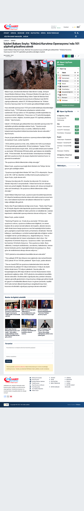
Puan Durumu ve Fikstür (38, 385)
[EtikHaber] (11, 27)
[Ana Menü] (75, 36)
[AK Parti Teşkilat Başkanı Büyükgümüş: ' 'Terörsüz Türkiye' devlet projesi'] (45, 304)
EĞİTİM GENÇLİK (55, 387)
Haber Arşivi (35, 390)
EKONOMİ (21, 33)
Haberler (6, 40)
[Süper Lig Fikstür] (78, 111)
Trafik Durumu (35, 383)
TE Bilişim (78, 404)
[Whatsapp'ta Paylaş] (69, 56)
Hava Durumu (35, 379)
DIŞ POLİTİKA (35, 33)
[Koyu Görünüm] (78, 33)
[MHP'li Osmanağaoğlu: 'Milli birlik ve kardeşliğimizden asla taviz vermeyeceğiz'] (29, 304)
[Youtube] (11, 396)
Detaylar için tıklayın (68, 105)
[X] (8, 396)
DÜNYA (43, 33)
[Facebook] (5, 396)
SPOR (27, 33)
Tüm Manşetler (36, 387)
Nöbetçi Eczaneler (37, 377)
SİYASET (6, 33)
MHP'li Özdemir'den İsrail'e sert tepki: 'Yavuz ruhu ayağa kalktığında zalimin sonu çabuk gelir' (45, 332)
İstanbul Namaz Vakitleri (38, 381)
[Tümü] (78, 165)
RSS (7, 404)
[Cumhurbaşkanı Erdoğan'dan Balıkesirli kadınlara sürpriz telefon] (29, 323)
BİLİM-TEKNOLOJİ (53, 33)
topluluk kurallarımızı (20, 366)
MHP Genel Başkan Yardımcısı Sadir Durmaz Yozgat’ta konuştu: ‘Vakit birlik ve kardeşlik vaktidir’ (12, 313)
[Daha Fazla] (72, 56)
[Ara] (75, 33)
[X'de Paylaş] (66, 56)
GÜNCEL (13, 33)
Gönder (8, 361)
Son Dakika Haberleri (37, 388)
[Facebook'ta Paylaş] (63, 56)
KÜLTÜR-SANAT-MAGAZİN (13, 36)
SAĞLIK (25, 36)
